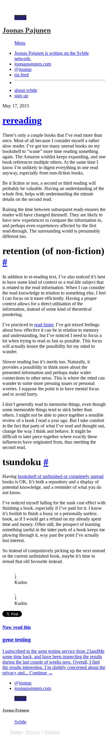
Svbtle (20, 17)
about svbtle (25, 90)
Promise (52, 732)
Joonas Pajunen (26, 30)
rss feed (21, 74)
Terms (16, 732)
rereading (22, 120)
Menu (20, 42)
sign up (21, 95)
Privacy (33, 732)
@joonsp (23, 69)
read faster (43, 324)
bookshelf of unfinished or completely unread (61, 476)
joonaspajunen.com (32, 63)
